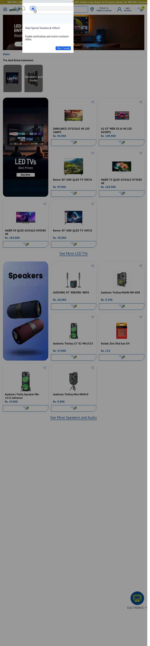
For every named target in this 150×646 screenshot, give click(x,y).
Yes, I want (63, 48)
